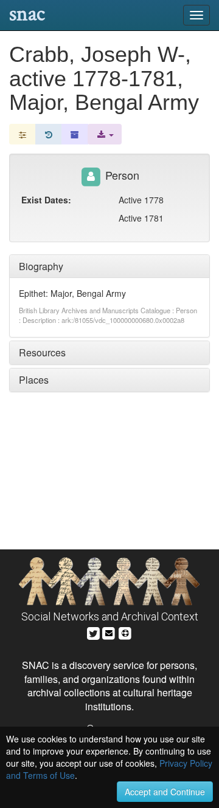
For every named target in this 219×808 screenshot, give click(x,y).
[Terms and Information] (125, 631)
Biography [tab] (41, 266)
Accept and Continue (165, 792)
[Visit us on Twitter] (93, 631)
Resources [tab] (42, 352)
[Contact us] (109, 631)
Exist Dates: (46, 200)
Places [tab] (34, 380)
